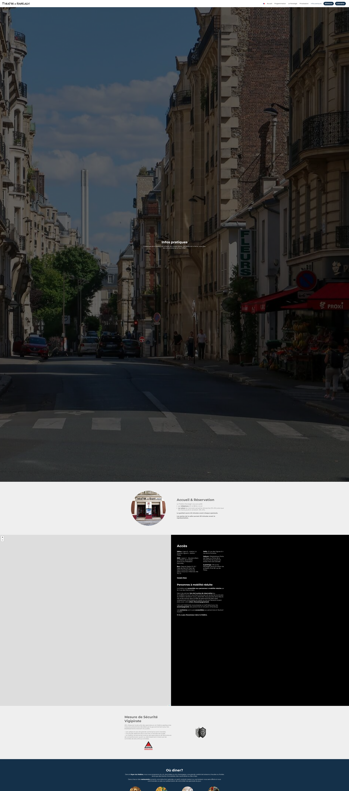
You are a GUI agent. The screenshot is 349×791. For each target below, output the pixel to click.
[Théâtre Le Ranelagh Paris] (16, 3)
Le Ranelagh (292, 3)
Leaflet (169, 705)
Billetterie (328, 3)
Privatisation (304, 3)
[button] (2, 537)
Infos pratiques (316, 3)
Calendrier (340, 3)
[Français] (264, 4)
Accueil (269, 3)
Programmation (280, 3)
